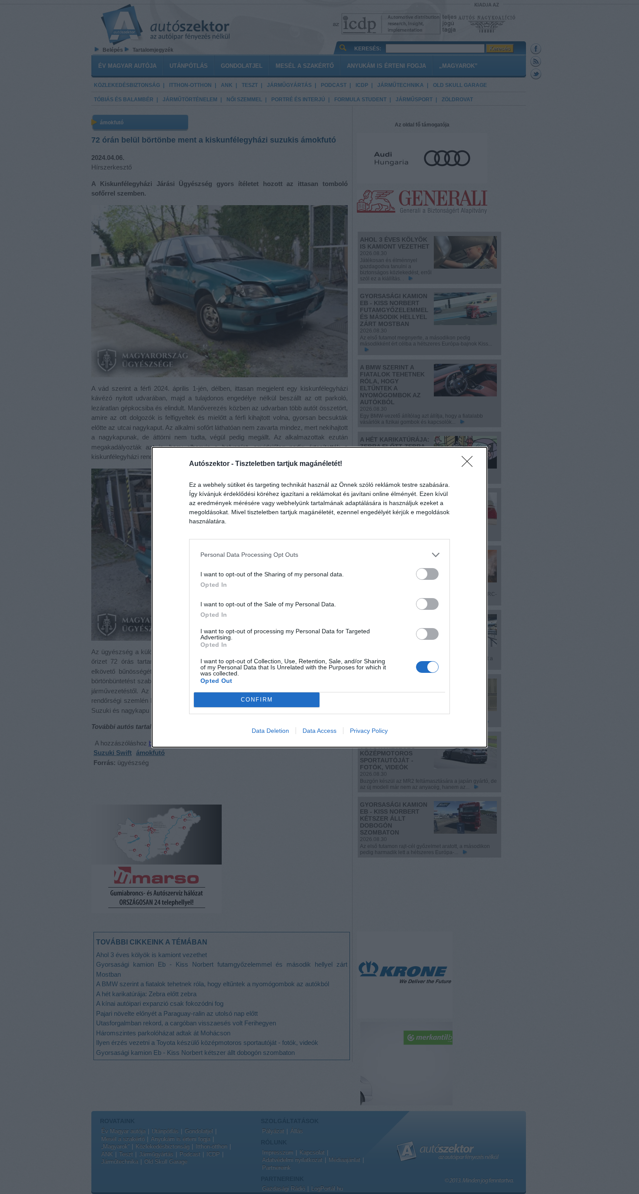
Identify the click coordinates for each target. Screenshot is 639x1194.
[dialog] (319, 597)
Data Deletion (270, 730)
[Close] (470, 464)
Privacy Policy (369, 730)
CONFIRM (257, 699)
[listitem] (319, 554)
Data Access (319, 730)
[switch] (427, 574)
